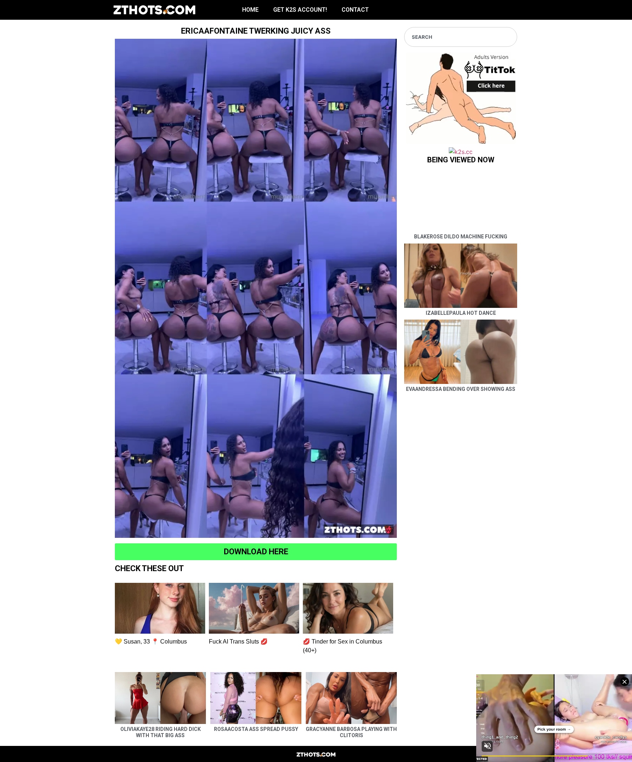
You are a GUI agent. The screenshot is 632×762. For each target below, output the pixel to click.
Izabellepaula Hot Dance (461, 313)
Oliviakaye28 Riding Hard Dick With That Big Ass (160, 732)
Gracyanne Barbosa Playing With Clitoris (351, 732)
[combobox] (460, 37)
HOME (250, 9)
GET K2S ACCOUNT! (300, 9)
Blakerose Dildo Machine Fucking (460, 236)
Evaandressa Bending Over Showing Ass (460, 389)
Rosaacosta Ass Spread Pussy (256, 729)
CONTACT (355, 9)
